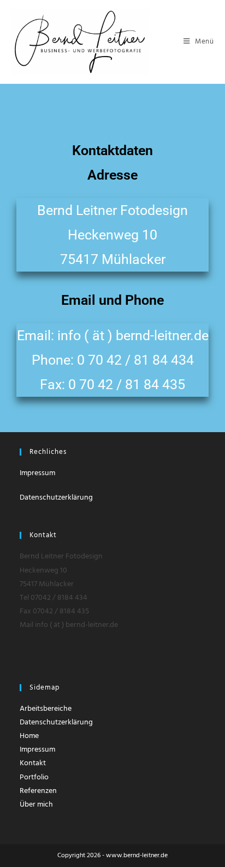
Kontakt (33, 763)
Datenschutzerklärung (56, 497)
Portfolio (34, 777)
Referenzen (38, 791)
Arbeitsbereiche (46, 709)
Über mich (36, 804)
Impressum (37, 473)
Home (29, 736)
